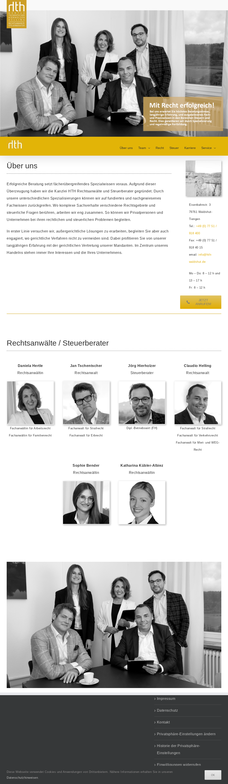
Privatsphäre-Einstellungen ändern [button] (186, 734)
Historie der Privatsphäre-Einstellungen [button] (178, 749)
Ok (213, 775)
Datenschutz (167, 710)
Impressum (166, 699)
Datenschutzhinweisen (22, 777)
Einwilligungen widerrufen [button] (179, 765)
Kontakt (163, 722)
